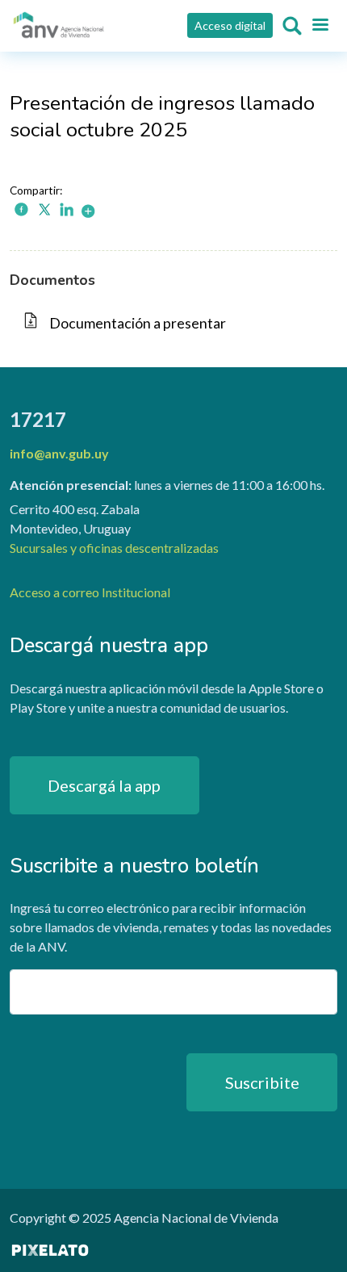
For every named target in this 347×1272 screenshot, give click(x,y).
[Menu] (319, 25)
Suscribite (262, 1082)
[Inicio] (59, 25)
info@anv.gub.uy (59, 453)
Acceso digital (229, 25)
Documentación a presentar (137, 323)
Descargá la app (104, 785)
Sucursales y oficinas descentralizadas (114, 547)
